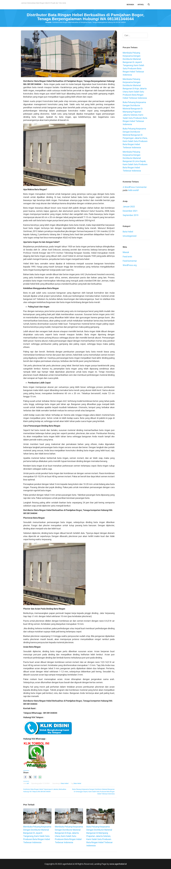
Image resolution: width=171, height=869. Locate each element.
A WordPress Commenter (135, 187)
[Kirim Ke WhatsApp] (40, 777)
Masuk (126, 252)
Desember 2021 (130, 211)
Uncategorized (129, 236)
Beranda (48, 22)
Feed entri (127, 256)
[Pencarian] (149, 4)
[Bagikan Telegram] (35, 777)
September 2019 (130, 215)
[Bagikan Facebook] (25, 777)
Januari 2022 (129, 206)
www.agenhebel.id (118, 864)
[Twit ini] (30, 777)
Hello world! (133, 190)
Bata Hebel (64, 783)
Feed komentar (130, 261)
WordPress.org (130, 265)
